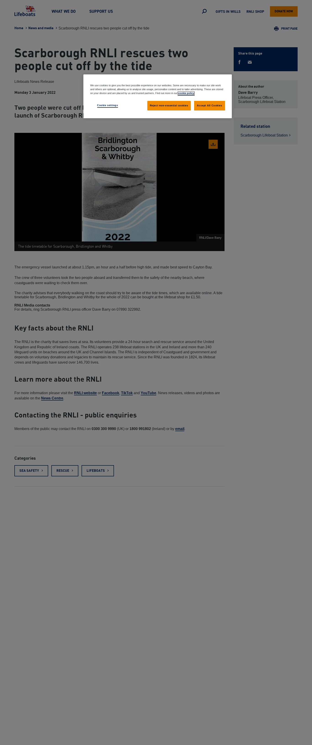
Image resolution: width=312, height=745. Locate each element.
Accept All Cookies (209, 105)
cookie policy (186, 93)
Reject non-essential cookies (169, 105)
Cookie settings (107, 105)
